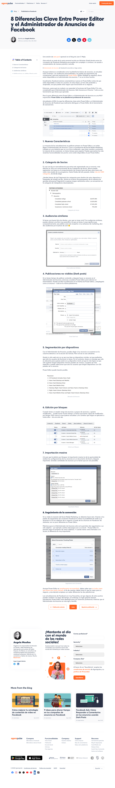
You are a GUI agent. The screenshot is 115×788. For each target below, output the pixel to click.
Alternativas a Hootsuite (32, 740)
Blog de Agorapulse (96, 742)
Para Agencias (49, 749)
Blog (15, 11)
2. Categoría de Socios (19, 67)
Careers (64, 742)
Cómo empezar (79, 740)
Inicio (73, 607)
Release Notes (95, 747)
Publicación (48, 742)
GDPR (55, 768)
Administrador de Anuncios (51, 68)
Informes (47, 747)
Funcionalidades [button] (19, 3)
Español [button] (97, 768)
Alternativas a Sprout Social (33, 742)
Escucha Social (49, 745)
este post (56, 57)
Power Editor (72, 75)
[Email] (89, 40)
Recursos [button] (43, 3)
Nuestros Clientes (66, 740)
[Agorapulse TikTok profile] (38, 772)
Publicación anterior (59, 607)
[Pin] (84, 40)
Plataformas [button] (30, 3)
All (81, 11)
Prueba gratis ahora (107, 3)
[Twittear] (74, 40)
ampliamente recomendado (69, 589)
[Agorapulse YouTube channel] (27, 772)
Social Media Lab (96, 745)
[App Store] (34, 758)
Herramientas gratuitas (97, 740)
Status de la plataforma (81, 745)
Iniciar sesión (92, 3)
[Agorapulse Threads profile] (20, 772)
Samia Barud (16, 718)
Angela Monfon (22, 642)
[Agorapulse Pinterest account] (31, 772)
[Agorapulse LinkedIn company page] (35, 772)
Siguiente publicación (88, 607)
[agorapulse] (7, 3)
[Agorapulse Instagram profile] (16, 772)
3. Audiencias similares (19, 70)
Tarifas (38, 3)
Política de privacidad (45, 768)
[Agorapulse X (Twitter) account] (24, 772)
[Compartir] (69, 40)
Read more (16, 657)
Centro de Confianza (97, 751)
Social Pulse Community (97, 749)
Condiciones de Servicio (30, 768)
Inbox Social (48, 740)
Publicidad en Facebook (28, 11)
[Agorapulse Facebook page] (12, 772)
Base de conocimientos (81, 742)
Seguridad (62, 768)
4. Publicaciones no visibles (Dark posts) (24, 73)
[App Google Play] (18, 758)
